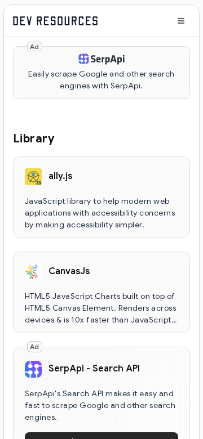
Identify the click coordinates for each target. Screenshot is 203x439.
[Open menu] (181, 21)
